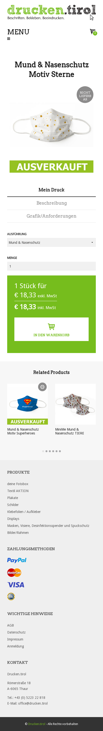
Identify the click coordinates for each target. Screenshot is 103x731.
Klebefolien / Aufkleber (24, 512)
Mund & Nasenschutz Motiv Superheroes (23, 431)
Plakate (12, 498)
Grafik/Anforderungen (51, 216)
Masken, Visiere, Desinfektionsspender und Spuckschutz (48, 526)
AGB (10, 625)
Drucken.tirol (36, 724)
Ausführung (17, 234)
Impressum (15, 639)
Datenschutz (16, 632)
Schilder (13, 505)
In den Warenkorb (51, 335)
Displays (13, 519)
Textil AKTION (18, 491)
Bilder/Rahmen (18, 533)
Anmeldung (15, 646)
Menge (12, 258)
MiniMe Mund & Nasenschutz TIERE (69, 431)
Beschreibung (51, 203)
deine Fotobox (17, 484)
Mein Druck (51, 189)
